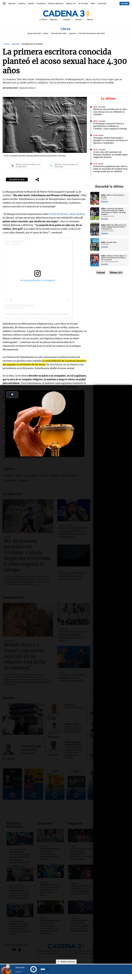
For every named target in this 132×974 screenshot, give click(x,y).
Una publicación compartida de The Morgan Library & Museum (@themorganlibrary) (39, 314)
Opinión (31, 3)
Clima (92, 3)
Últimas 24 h (71, 3)
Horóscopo (102, 3)
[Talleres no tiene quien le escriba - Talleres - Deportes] (94, 198)
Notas (45, 33)
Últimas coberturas (55, 3)
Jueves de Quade (34, 33)
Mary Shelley (76, 214)
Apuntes (72, 33)
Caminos (21, 3)
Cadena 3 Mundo (104, 178)
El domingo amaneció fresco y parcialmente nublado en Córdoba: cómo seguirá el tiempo (110, 126)
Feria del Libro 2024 (59, 33)
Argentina (53, 19)
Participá (124, 3)
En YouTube (83, 3)
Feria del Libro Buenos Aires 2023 (91, 33)
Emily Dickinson (58, 214)
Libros (66, 29)
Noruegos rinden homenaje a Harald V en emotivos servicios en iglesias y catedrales (110, 140)
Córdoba (66, 19)
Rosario (78, 19)
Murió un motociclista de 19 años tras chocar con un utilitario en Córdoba (110, 112)
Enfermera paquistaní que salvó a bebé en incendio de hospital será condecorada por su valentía (110, 169)
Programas (41, 3)
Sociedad (101, 107)
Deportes (12, 3)
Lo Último (43, 19)
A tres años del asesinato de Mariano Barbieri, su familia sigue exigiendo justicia (110, 154)
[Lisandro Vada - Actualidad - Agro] (94, 244)
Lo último (109, 98)
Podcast (101, 272)
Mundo (90, 19)
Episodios (104, 201)
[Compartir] (37, 180)
